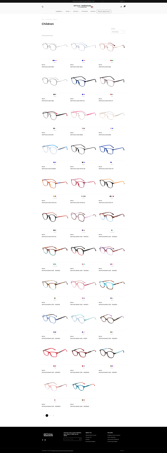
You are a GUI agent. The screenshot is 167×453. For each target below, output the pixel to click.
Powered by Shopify (68, 450)
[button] (42, 7)
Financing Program (112, 441)
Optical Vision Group (91, 435)
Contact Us (88, 437)
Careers (88, 439)
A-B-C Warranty (111, 437)
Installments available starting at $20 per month (83, 1)
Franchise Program (90, 441)
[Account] (121, 7)
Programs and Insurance (114, 435)
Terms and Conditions (113, 439)
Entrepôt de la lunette (56, 450)
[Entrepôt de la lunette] (83, 7)
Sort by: (113, 28)
